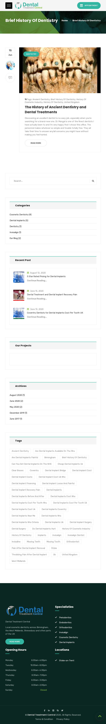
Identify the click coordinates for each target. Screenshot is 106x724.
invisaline (16, 541)
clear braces (17, 470)
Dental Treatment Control (41, 714)
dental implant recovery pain (26, 490)
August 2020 (16, 395)
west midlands (19, 561)
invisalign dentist (76, 535)
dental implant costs (22, 477)
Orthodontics (65, 627)
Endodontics (65, 622)
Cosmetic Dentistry (19, 214)
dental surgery (19, 528)
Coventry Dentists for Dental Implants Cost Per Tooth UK (55, 313)
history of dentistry (53, 102)
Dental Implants (17, 220)
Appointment (91, 5)
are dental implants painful (25, 457)
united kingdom (72, 102)
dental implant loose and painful (58, 483)
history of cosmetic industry (76, 528)
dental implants (54, 490)
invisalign (56, 535)
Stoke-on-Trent (66, 660)
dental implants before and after (28, 496)
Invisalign (14, 232)
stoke (54, 548)
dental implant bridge (55, 470)
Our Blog (14, 238)
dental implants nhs (51, 516)
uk (54, 554)
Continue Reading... (37, 280)
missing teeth (33, 541)
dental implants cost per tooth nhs (29, 503)
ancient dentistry (41, 99)
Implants (42, 535)
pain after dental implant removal (28, 548)
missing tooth (53, 541)
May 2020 (14, 407)
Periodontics (65, 617)
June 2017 (14, 419)
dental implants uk (54, 522)
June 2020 (15, 401)
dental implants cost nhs (63, 496)
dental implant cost (82, 470)
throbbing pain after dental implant (29, 554)
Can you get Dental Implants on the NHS (31, 464)
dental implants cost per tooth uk (70, 503)
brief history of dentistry (86, 20)
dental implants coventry (54, 509)
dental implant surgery (81, 522)
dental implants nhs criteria (25, 522)
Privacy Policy (62, 719)
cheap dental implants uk (70, 464)
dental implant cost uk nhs (52, 477)
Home (65, 20)
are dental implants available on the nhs (55, 451)
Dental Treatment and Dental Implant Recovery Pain (52, 294)
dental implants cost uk (23, 509)
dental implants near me (23, 516)
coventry (34, 470)
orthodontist (73, 541)
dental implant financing (24, 483)
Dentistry (31, 54)
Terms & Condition (44, 719)
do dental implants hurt (44, 528)
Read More (36, 143)
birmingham (50, 457)
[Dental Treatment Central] (28, 5)
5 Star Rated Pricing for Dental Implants (46, 276)
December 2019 (17, 413)
